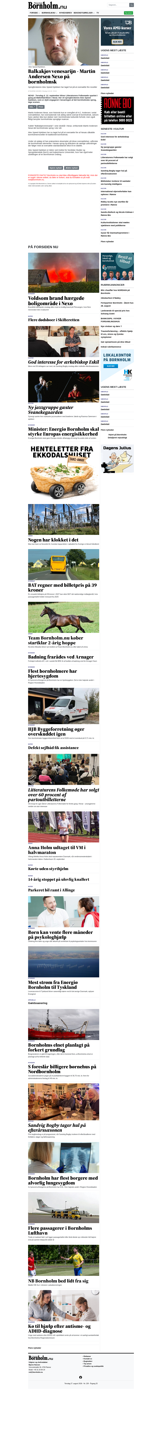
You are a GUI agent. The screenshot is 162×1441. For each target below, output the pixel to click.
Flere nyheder (107, 93)
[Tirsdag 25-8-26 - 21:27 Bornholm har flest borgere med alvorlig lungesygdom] (63, 1157)
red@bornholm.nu (36, 1372)
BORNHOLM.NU (49, 13)
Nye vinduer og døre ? (111, 326)
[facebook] (81, 1377)
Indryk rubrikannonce (111, 347)
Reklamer (87, 1356)
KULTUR (103, 134)
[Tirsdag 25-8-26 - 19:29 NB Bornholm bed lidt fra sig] (63, 1260)
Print (41, 107)
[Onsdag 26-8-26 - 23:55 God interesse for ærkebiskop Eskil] (63, 341)
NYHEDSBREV (65, 13)
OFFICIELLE (32, 1000)
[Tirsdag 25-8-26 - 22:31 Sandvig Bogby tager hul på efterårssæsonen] (63, 1102)
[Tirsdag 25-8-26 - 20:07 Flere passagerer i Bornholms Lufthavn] (63, 1207)
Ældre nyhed (72, 168)
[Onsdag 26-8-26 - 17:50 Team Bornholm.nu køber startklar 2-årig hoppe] (63, 617)
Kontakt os (88, 1359)
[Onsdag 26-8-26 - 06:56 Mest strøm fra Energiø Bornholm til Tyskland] (63, 962)
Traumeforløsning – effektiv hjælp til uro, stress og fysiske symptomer (117, 334)
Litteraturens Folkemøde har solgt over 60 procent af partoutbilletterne (117, 160)
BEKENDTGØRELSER (83, 13)
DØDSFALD (104, 55)
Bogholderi (88, 1361)
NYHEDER (31, 294)
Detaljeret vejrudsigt (117, 438)
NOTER (30, 316)
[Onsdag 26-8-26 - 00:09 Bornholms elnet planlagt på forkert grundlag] (63, 1024)
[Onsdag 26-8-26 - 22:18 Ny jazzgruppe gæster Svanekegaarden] (63, 387)
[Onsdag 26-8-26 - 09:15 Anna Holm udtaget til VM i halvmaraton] (63, 827)
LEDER (30, 536)
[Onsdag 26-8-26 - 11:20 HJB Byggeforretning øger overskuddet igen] (63, 706)
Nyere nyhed (56, 168)
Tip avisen (128, 13)
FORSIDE (34, 13)
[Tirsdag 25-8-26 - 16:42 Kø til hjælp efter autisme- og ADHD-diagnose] (63, 1305)
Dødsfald (105, 58)
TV (98, 13)
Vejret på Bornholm (117, 435)
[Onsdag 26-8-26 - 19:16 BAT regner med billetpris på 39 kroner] (63, 564)
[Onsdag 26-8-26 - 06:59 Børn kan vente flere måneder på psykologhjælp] (63, 912)
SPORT (30, 634)
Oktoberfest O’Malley (111, 298)
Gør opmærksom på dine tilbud (115, 342)
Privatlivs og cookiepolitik (93, 1366)
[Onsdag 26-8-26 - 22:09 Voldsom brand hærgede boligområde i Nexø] (63, 273)
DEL (32, 107)
